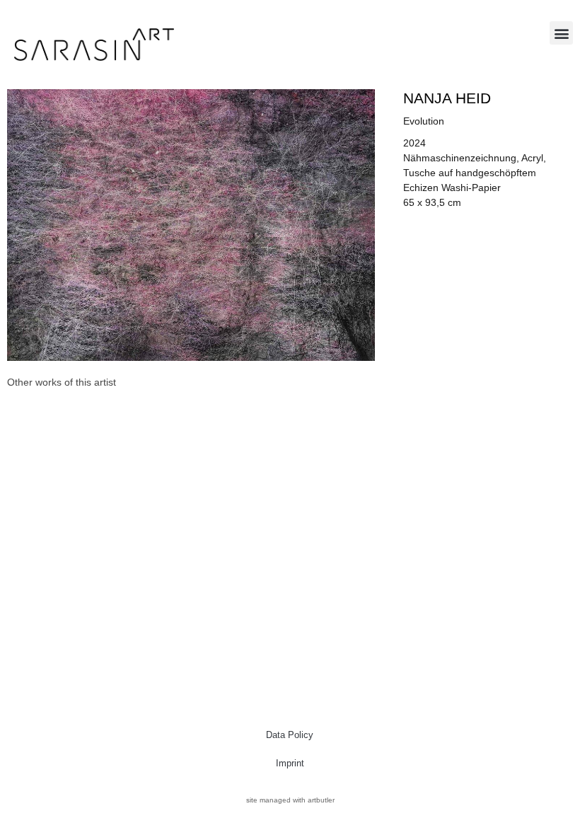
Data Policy (289, 735)
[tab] (61, 382)
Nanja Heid (447, 98)
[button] (561, 33)
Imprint (290, 763)
